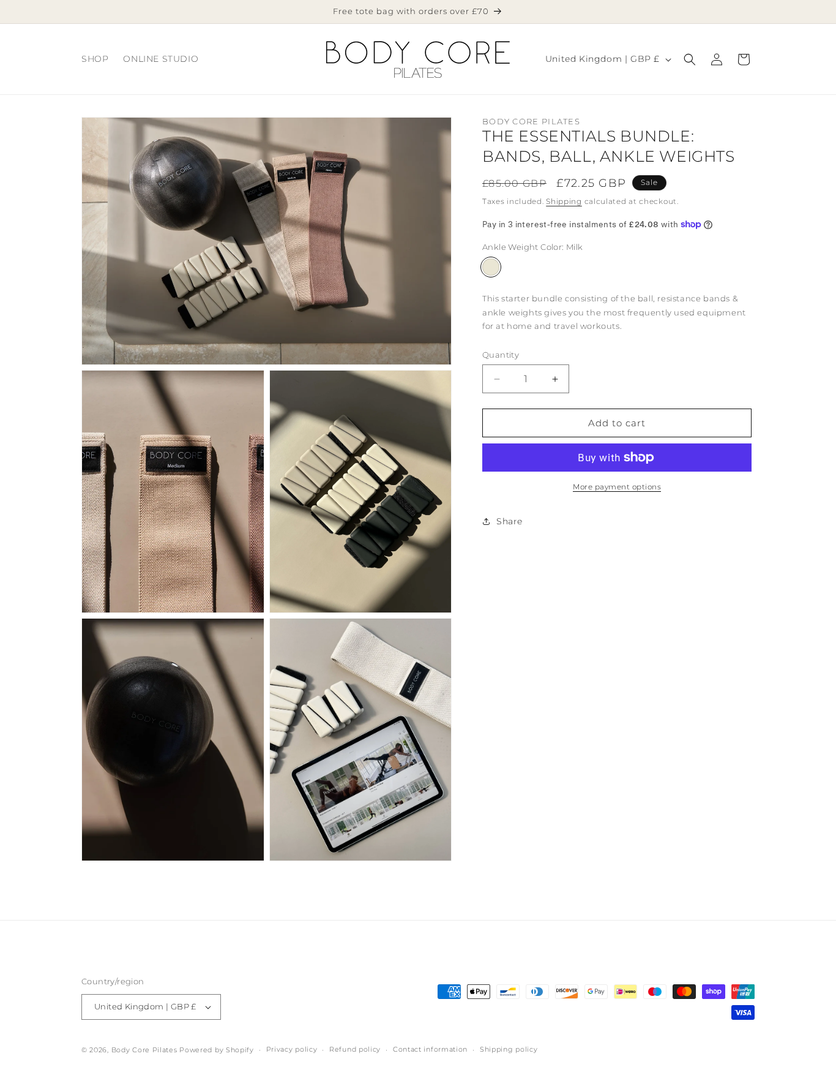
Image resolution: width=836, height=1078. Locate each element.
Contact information (430, 1049)
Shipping (564, 201)
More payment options (617, 486)
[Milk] (490, 267)
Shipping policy (509, 1049)
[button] (689, 59)
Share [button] (509, 520)
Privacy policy (292, 1049)
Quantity (500, 355)
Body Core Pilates (144, 1050)
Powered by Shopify (216, 1050)
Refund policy (355, 1049)
